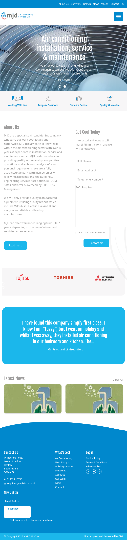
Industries (60, 470)
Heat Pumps (62, 462)
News (96, 3)
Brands (87, 3)
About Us (64, 3)
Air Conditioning (63, 458)
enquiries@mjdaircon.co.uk (21, 483)
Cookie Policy (93, 458)
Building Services (64, 466)
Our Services (64, 80)
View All (117, 379)
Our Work (76, 3)
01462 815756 (14, 479)
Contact (114, 3)
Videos (104, 3)
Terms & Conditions (96, 462)
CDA (121, 536)
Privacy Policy (93, 466)
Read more (15, 245)
